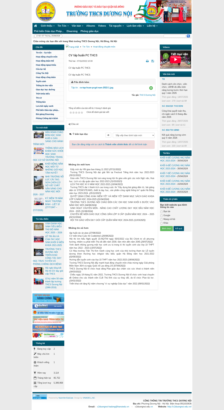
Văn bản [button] (77, 25)
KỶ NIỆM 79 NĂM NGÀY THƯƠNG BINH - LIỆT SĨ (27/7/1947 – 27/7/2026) (48, 204)
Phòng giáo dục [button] (90, 31)
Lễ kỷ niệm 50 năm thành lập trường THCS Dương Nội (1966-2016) (54, 283)
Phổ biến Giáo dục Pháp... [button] (49, 31)
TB (163, 79)
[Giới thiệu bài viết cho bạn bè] (143, 61)
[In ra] (147, 61)
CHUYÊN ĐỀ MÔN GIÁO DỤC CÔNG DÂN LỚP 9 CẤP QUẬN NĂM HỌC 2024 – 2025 (112, 214)
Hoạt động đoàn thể (45, 61)
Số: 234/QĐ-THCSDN (172, 106)
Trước (154, 139)
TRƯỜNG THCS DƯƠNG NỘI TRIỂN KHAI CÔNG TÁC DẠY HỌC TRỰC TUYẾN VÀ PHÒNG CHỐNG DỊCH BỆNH (47, 256)
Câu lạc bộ (41, 69)
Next (196, 59)
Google (166, 215)
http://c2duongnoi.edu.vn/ (179, 406)
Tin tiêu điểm (42, 219)
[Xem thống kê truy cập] (39, 396)
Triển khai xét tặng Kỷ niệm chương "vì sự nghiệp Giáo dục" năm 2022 (103, 283)
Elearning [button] (72, 31)
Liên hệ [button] (151, 25)
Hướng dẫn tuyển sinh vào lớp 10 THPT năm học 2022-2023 (98, 259)
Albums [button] (90, 25)
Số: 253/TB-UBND (170, 130)
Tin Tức (86, 46)
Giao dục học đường (45, 90)
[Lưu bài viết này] (153, 61)
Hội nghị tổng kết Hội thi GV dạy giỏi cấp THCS (54, 271)
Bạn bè (166, 211)
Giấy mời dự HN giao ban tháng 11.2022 (89, 169)
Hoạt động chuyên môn (104, 46)
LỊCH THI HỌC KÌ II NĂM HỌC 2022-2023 (90, 184)
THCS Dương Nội (147, 95)
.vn (151, 406)
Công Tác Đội (42, 73)
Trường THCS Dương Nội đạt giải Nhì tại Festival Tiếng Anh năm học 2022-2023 (112, 172)
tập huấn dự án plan (78, 233)
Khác (165, 223)
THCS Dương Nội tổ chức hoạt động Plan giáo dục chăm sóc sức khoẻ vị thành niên (111, 268)
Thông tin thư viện (44, 85)
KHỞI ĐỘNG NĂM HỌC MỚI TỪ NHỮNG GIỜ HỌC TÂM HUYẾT (54, 168)
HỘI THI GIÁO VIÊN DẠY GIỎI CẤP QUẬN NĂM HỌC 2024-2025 (101, 220)
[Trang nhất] (35, 25)
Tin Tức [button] (62, 25)
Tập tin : (92, 87)
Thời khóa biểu (43, 94)
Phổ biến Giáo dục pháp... (47, 110)
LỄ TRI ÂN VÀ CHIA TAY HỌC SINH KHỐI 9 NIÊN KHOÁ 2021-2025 (54, 241)
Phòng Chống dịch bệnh (47, 118)
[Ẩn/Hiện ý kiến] (108, 135)
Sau (197, 139)
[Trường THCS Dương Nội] (44, 11)
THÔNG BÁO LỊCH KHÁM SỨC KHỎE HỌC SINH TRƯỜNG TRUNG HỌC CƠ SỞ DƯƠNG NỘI (48, 154)
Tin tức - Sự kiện (43, 53)
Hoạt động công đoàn (46, 77)
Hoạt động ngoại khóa (46, 65)
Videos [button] (102, 25)
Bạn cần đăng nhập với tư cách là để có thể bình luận (109, 144)
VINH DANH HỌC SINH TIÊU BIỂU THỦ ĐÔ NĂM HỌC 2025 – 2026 (53, 228)
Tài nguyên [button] (115, 25)
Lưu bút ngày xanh (44, 106)
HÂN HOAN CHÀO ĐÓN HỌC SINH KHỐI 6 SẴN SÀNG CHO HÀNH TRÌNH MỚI (48, 138)
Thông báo (41, 102)
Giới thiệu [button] (47, 25)
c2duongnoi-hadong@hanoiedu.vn (113, 406)
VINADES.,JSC (89, 398)
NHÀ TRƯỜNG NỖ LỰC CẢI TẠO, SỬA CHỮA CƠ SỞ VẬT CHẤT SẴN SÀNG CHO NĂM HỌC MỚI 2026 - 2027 (48, 185)
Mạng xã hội (169, 219)
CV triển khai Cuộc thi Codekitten (85, 236)
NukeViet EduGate (66, 398)
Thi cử (39, 98)
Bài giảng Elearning (45, 114)
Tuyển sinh (41, 81)
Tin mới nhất (42, 127)
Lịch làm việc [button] (134, 25)
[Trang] (72, 46)
